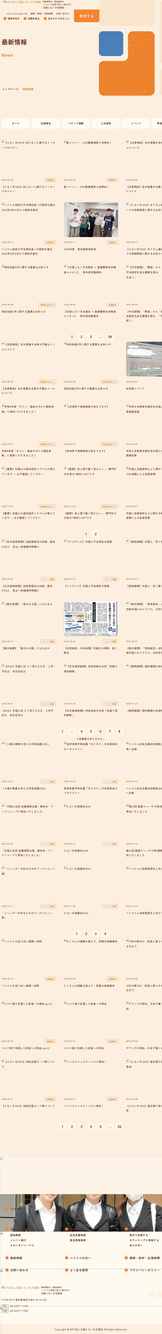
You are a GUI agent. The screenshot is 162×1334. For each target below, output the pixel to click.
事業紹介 (75, 1229)
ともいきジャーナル (22, 1245)
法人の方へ (136, 1245)
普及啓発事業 (78, 1240)
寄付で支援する (138, 1235)
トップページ (10, 89)
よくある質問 (79, 1270)
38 (110, 337)
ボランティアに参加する (144, 1240)
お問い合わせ (62, 13)
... (100, 337)
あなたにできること (142, 1229)
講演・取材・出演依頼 (42, 13)
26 (119, 1127)
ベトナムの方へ (80, 1258)
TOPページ (18, 1209)
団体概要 (15, 1235)
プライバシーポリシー (145, 1270)
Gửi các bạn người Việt (17, 14)
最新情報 (16, 1258)
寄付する (86, 15)
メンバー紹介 (18, 1240)
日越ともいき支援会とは (25, 1229)
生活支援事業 (78, 1235)
